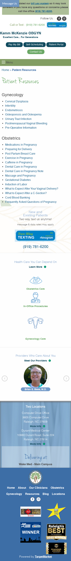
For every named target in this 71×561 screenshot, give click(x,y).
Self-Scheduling (34, 44)
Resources (32, 494)
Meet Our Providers (35, 360)
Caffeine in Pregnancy (18, 162)
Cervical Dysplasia (16, 101)
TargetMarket (43, 556)
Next (66, 378)
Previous (5, 378)
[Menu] (3, 62)
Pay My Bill (14, 44)
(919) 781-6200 (43, 11)
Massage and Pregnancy (20, 175)
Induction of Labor (16, 184)
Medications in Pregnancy (21, 144)
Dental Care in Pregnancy (21, 166)
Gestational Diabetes (18, 180)
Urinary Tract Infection (18, 119)
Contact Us (36, 51)
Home (11, 487)
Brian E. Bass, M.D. (36, 389)
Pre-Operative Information (21, 127)
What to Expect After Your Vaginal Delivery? (31, 188)
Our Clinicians (38, 487)
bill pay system (40, 3)
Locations (58, 494)
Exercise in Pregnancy (19, 158)
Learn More (35, 266)
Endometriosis (14, 110)
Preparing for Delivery (18, 149)
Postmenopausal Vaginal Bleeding (26, 123)
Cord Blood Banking (17, 197)
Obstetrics (57, 487)
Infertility (10, 105)
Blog (46, 494)
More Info (35, 426)
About (22, 487)
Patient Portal (56, 44)
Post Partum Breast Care (20, 153)
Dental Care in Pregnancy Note (24, 171)
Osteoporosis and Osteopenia (23, 114)
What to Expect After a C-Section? (26, 193)
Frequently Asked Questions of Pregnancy (31, 201)
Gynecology (14, 494)
